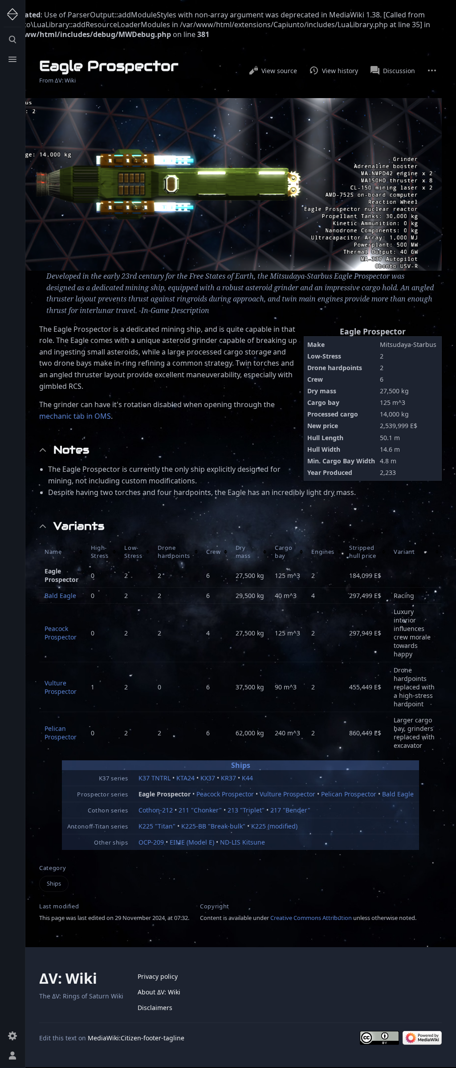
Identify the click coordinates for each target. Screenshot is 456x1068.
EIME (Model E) (192, 842)
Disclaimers (155, 1007)
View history (340, 70)
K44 (247, 778)
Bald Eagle (60, 595)
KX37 (207, 778)
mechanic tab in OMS (75, 416)
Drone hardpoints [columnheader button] (174, 552)
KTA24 (185, 778)
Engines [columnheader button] (322, 552)
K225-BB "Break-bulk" (213, 826)
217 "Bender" (290, 810)
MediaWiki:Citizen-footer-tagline (136, 1038)
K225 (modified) (274, 826)
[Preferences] (12, 1036)
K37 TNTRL (154, 778)
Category (52, 868)
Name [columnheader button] (53, 552)
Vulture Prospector (61, 687)
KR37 (228, 778)
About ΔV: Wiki (159, 992)
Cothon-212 (155, 810)
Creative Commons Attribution (311, 918)
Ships (240, 765)
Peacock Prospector (61, 632)
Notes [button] (71, 450)
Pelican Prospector (61, 732)
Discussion (399, 70)
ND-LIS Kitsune (242, 842)
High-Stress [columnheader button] (100, 552)
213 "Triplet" (246, 810)
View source (279, 70)
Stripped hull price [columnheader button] (362, 552)
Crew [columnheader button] (213, 552)
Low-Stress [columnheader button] (133, 552)
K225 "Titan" (156, 826)
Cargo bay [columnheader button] (283, 552)
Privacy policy (158, 976)
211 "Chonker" (200, 810)
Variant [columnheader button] (404, 552)
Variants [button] (78, 526)
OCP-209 (151, 842)
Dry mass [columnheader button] (243, 552)
